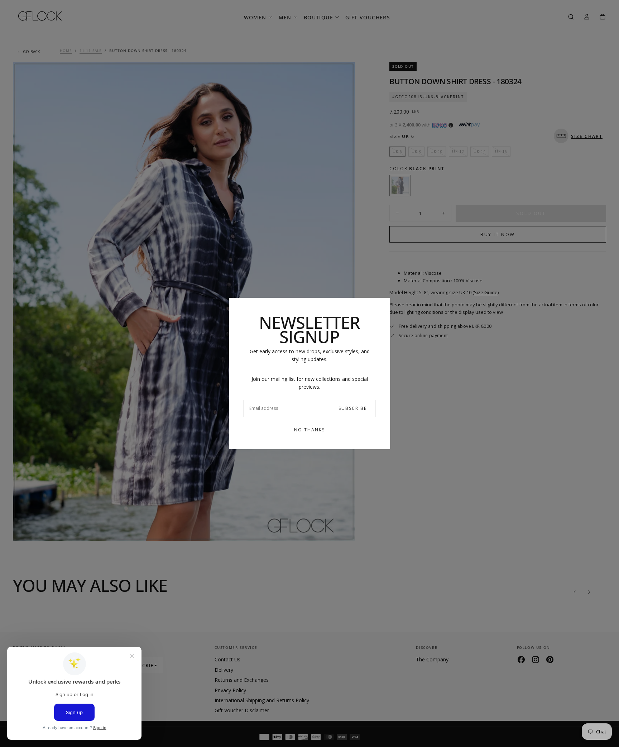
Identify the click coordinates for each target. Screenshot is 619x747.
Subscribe (353, 408)
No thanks (309, 430)
